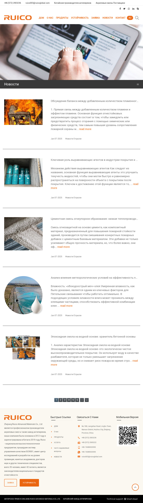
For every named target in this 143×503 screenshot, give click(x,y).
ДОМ (56, 426)
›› (86, 400)
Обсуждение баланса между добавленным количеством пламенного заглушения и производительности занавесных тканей (95, 101)
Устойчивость (80, 17)
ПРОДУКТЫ (58, 437)
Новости (108, 17)
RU (130, 18)
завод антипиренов (37, 432)
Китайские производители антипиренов (72, 3)
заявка (95, 17)
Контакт (121, 17)
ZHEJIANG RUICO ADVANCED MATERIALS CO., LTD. (41, 499)
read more (85, 129)
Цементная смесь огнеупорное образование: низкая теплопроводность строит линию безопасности (95, 218)
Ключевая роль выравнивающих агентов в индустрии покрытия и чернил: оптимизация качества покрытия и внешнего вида (95, 159)
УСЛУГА (57, 443)
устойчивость (29, 483)
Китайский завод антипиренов (77, 499)
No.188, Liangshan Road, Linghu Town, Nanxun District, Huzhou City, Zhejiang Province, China (96, 429)
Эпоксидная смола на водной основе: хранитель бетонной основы (93, 336)
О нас (50, 17)
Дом (41, 17)
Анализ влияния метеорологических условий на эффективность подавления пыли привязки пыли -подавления (95, 277)
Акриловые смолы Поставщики (110, 3)
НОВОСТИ (58, 457)
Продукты (62, 17)
